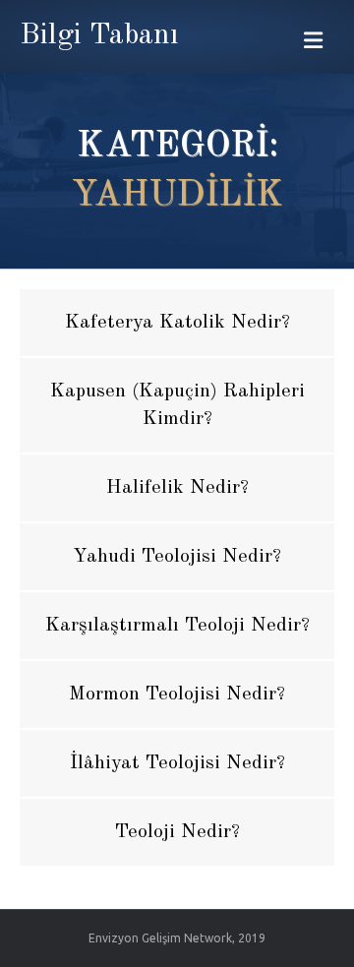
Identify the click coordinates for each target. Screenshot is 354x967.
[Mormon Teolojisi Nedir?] (177, 694)
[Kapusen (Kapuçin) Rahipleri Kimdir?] (177, 405)
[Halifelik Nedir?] (177, 487)
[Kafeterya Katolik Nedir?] (177, 322)
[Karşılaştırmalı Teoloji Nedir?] (177, 625)
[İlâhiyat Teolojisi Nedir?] (177, 763)
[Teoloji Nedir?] (177, 832)
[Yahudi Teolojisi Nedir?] (177, 556)
